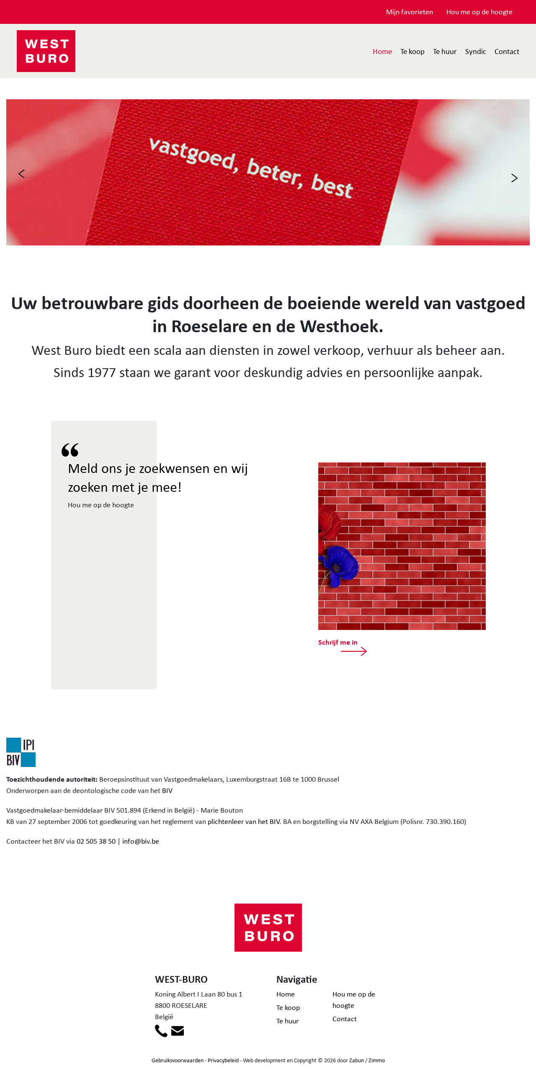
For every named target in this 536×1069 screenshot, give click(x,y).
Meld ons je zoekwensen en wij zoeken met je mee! (158, 477)
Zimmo (376, 1060)
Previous (21, 174)
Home (382, 51)
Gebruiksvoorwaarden (178, 1060)
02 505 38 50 (96, 841)
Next (514, 178)
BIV (167, 790)
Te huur (445, 51)
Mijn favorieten (409, 12)
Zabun (356, 1060)
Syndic (475, 51)
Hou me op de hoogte (479, 12)
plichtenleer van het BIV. (244, 821)
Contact (507, 51)
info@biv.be (140, 841)
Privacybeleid (223, 1060)
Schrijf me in (338, 642)
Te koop (412, 51)
